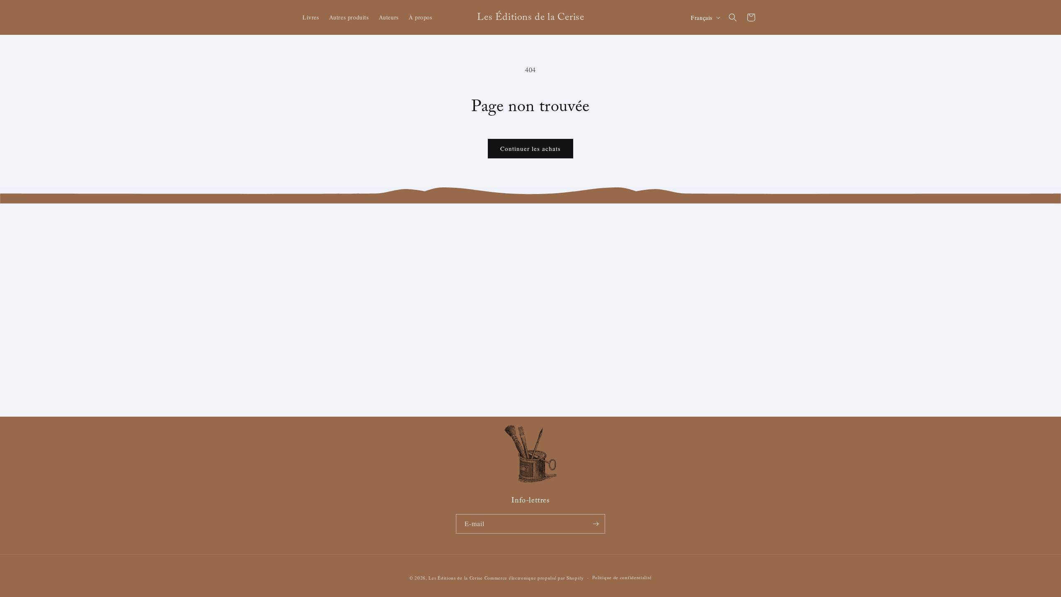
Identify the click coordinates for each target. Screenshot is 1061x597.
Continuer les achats (530, 148)
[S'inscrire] (595, 524)
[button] (733, 17)
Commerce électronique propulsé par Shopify (534, 578)
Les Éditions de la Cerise (456, 578)
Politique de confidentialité (622, 577)
